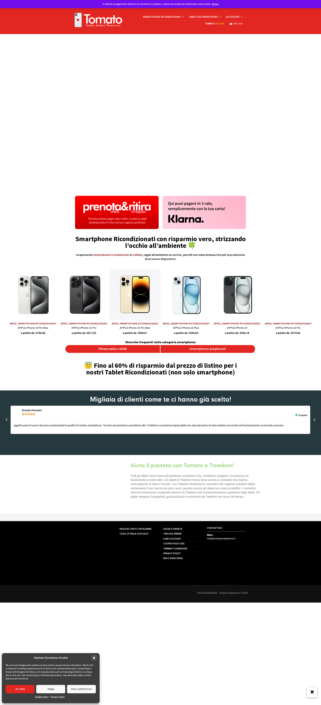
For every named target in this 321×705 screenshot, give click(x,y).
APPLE (13, 323)
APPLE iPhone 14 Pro (288, 327)
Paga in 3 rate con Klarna (136, 547)
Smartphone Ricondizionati (162, 16)
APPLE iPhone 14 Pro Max (135, 327)
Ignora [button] (215, 4)
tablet (137, 255)
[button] (94, 658)
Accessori (232, 16)
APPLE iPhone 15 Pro (83, 327)
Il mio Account (172, 557)
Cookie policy (42, 697)
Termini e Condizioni (175, 567)
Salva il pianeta (172, 547)
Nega (51, 688)
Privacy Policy (58, 697)
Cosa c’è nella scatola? (134, 552)
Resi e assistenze (173, 577)
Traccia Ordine (172, 552)
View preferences (81, 688)
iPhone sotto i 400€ (112, 349)
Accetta (20, 688)
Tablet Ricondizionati (203, 16)
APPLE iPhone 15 (237, 327)
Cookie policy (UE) (173, 562)
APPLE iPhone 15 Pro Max (33, 327)
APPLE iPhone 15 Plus (186, 327)
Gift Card (237, 23)
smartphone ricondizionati (111, 255)
